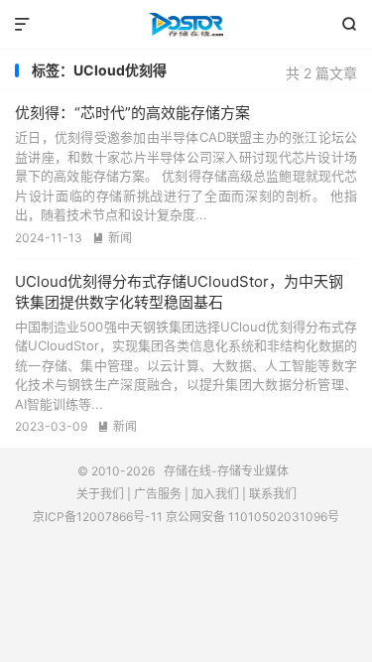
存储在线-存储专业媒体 (186, 25)
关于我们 (100, 493)
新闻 (112, 237)
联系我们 (273, 493)
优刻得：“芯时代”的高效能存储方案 (132, 112)
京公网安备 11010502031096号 (252, 516)
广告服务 (158, 493)
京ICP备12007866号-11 (98, 516)
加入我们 (215, 493)
